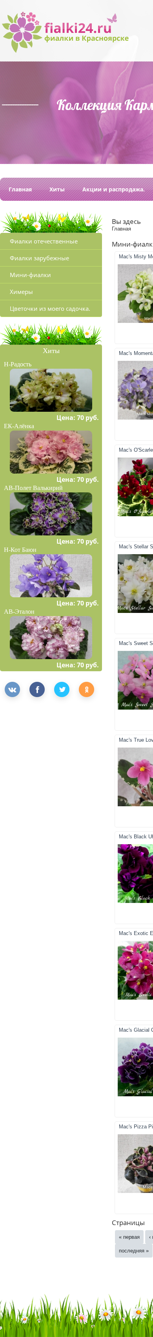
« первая (129, 1237)
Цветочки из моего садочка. (50, 308)
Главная (20, 189)
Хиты (57, 189)
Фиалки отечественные (44, 241)
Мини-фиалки (30, 275)
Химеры (21, 292)
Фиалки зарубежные (39, 258)
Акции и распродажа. (113, 189)
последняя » (134, 1251)
